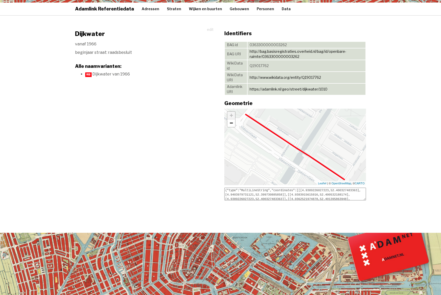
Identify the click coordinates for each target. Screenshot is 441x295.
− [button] (231, 123)
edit (210, 29)
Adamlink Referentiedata (104, 8)
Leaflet (322, 183)
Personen (265, 9)
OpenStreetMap (341, 183)
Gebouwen (239, 9)
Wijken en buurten (205, 9)
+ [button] (231, 115)
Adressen (150, 9)
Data (286, 9)
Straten (174, 9)
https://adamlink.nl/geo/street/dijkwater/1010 (288, 89)
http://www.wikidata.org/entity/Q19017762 (285, 77)
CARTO (360, 183)
